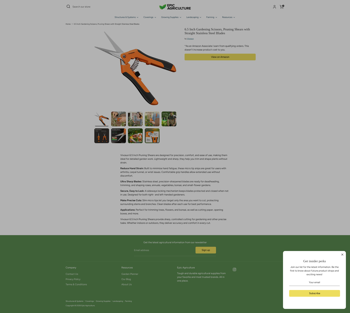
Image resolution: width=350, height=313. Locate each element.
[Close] (342, 255)
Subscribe (314, 293)
